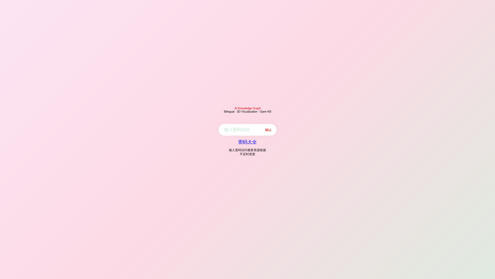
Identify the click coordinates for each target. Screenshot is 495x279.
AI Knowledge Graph (248, 108)
